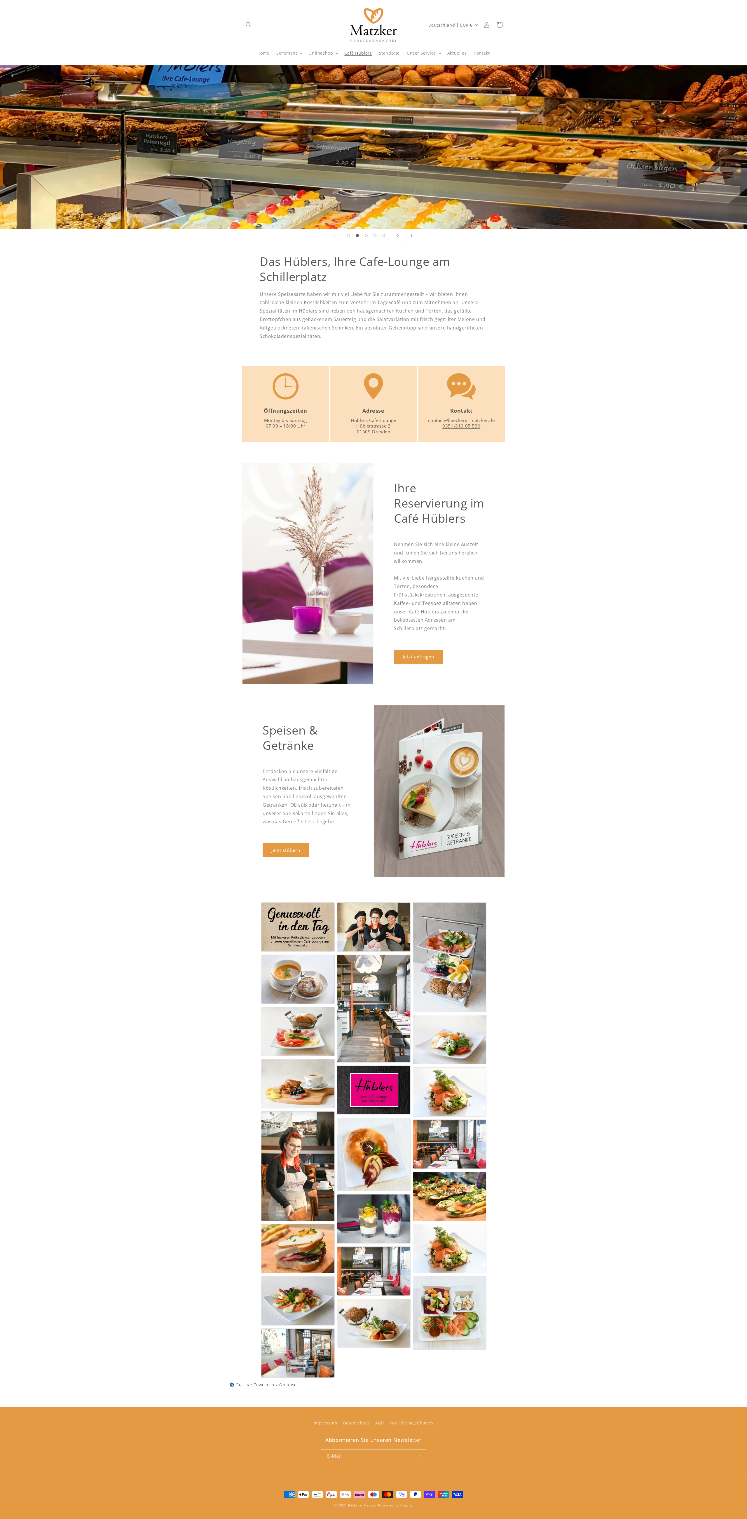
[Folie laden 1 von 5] (348, 235)
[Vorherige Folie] (334, 235)
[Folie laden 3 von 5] (366, 235)
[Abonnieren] (419, 1456)
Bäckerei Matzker (362, 1505)
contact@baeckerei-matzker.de (461, 420)
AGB (379, 1423)
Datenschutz (356, 1423)
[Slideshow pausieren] (412, 235)
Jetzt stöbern (285, 850)
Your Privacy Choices (411, 1423)
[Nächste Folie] (398, 235)
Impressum (325, 1423)
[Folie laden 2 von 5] (357, 235)
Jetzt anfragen (418, 657)
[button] (248, 24)
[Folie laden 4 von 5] (375, 235)
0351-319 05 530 (461, 426)
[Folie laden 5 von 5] (383, 235)
